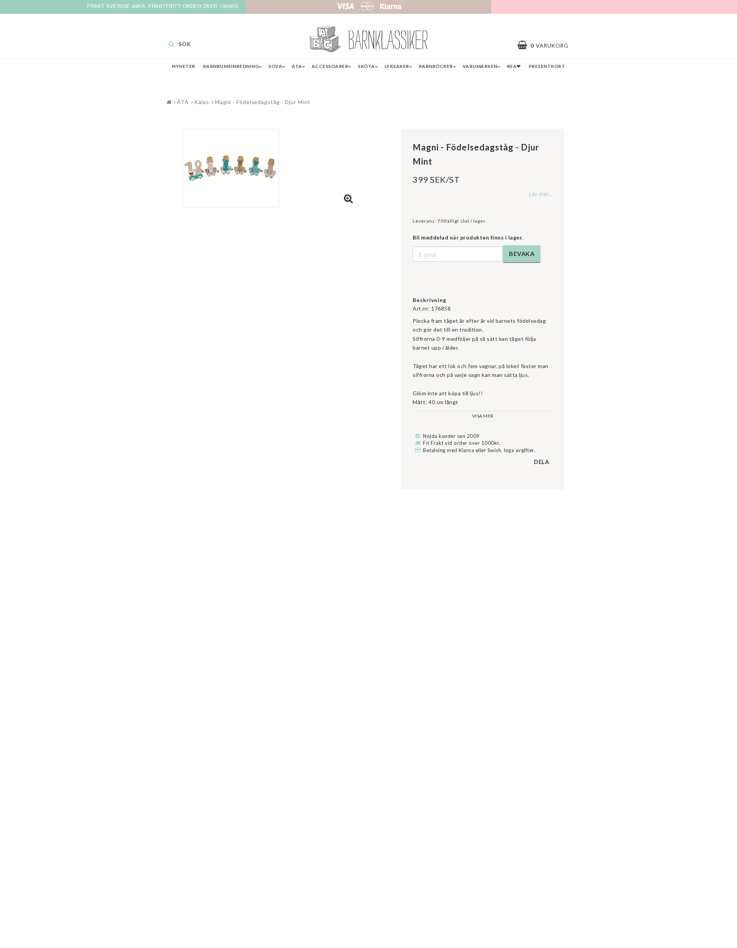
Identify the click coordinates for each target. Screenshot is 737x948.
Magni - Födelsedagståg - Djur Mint (263, 102)
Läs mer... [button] (541, 194)
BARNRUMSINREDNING (231, 66)
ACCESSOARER (330, 66)
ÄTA (297, 66)
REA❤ (514, 66)
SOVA (275, 66)
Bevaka (521, 253)
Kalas (201, 102)
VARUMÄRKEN (480, 66)
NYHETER (183, 66)
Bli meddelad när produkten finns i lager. (468, 237)
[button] (547, 45)
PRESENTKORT (547, 66)
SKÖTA (366, 66)
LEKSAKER (397, 66)
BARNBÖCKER (436, 66)
